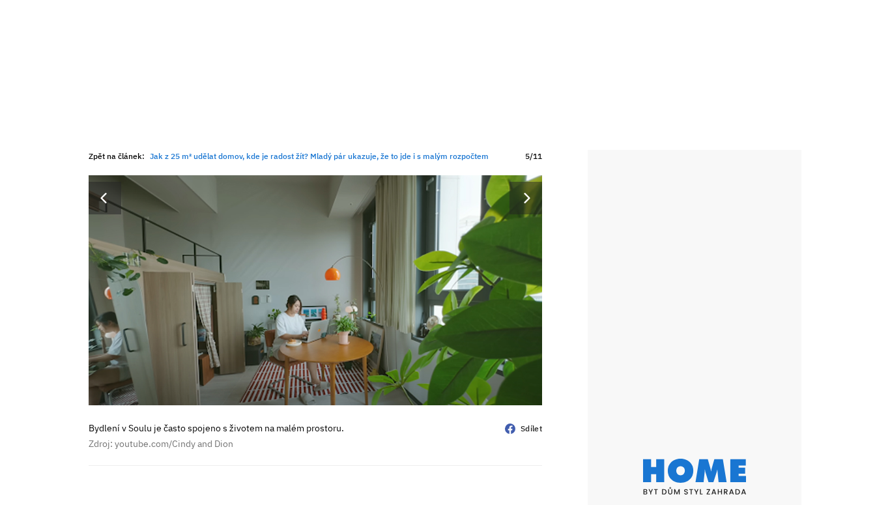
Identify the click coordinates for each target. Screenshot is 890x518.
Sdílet (531, 428)
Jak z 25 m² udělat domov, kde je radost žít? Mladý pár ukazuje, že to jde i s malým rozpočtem (319, 156)
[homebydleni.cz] (694, 477)
